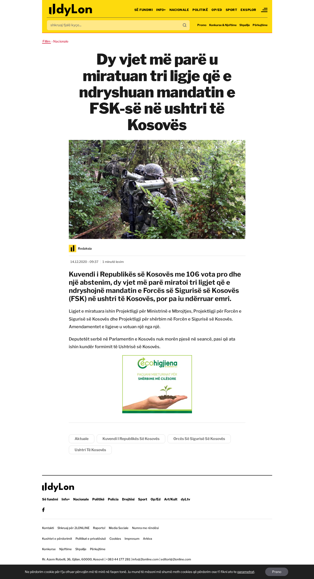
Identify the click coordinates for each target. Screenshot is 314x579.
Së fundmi (143, 10)
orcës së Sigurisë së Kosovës (199, 439)
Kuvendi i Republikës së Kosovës (130, 439)
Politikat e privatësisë (91, 538)
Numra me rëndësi (145, 528)
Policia (113, 499)
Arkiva (147, 538)
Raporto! (99, 528)
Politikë (200, 10)
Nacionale (179, 10)
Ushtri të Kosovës (90, 450)
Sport (231, 10)
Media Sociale (119, 528)
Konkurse (49, 549)
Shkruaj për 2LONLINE (73, 528)
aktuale (82, 439)
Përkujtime (260, 25)
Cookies (115, 538)
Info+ (161, 10)
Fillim (46, 41)
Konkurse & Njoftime (223, 25)
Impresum (132, 538)
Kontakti (48, 528)
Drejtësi (128, 499)
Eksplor (248, 10)
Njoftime (65, 549)
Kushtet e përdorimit (57, 538)
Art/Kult (170, 499)
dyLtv (185, 499)
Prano (276, 572)
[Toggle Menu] (264, 10)
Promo (201, 25)
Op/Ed (217, 10)
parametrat (245, 572)
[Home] (71, 9)
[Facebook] (43, 510)
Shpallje (244, 25)
